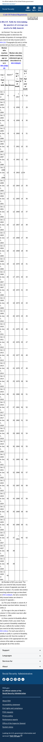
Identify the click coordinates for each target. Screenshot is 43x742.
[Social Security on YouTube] (11, 680)
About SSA (6, 701)
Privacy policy (7, 716)
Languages (7, 656)
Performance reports (10, 719)
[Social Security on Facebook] (3, 680)
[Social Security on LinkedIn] (19, 680)
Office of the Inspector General (14, 723)
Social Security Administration (14, 693)
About (5, 666)
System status (7, 727)
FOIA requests (7, 712)
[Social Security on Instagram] (15, 680)
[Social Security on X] (7, 680)
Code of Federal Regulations (15, 14)
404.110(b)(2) (16, 63)
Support (5, 650)
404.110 (3, 42)
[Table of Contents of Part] (32, 18)
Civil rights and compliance (12, 708)
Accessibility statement (11, 705)
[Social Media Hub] (22, 680)
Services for (7, 661)
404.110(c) (4, 631)
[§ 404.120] (36, 18)
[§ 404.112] (29, 18)
